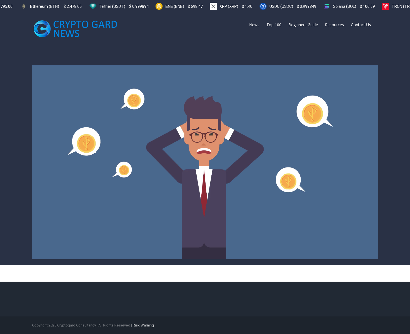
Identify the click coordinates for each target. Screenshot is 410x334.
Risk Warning (143, 325)
